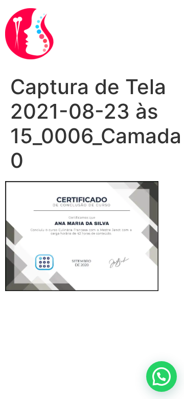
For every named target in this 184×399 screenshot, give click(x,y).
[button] (161, 376)
